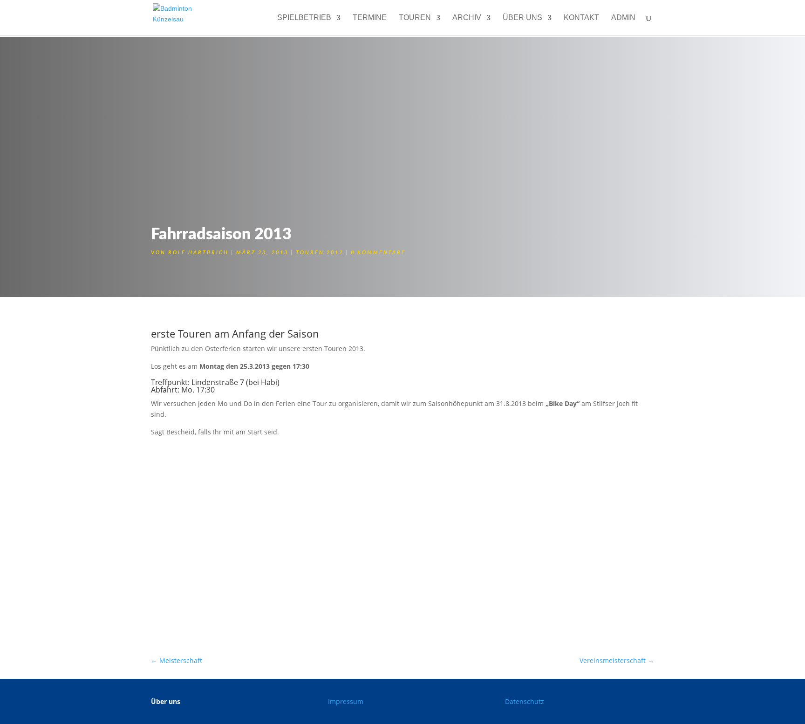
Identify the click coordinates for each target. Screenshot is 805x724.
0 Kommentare (378, 252)
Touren (415, 17)
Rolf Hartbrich (198, 252)
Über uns (522, 17)
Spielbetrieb (304, 17)
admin (623, 17)
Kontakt (581, 17)
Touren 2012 (319, 252)
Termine (370, 17)
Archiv (466, 17)
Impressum (345, 701)
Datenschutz (524, 701)
